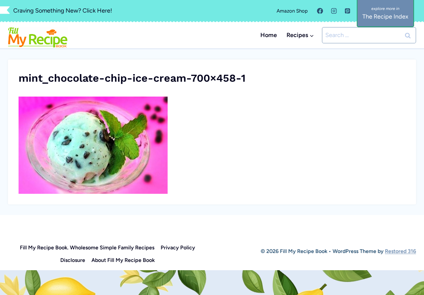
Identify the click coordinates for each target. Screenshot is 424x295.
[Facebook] (320, 11)
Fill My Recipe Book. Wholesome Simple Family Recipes (87, 247)
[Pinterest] (347, 11)
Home (268, 35)
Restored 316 (400, 251)
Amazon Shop (292, 11)
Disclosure (72, 260)
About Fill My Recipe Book (123, 260)
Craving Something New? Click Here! (62, 10)
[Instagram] (334, 11)
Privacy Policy (178, 247)
